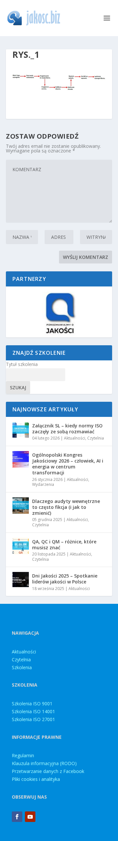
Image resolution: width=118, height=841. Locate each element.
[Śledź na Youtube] (30, 816)
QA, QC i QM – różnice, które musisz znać (64, 544)
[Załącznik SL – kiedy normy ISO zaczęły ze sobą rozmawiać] (20, 430)
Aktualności (74, 438)
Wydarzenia (43, 484)
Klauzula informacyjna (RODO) (44, 763)
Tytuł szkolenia (22, 364)
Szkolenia (22, 667)
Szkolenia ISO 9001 (32, 703)
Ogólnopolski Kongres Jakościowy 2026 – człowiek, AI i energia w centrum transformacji (67, 464)
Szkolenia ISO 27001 (33, 719)
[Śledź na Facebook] (17, 816)
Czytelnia (95, 438)
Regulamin (23, 755)
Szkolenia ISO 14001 (33, 711)
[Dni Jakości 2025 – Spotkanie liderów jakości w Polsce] (20, 580)
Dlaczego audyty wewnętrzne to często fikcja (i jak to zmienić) (66, 507)
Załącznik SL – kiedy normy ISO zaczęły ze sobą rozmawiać (67, 428)
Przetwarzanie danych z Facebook (48, 771)
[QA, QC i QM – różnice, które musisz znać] (20, 546)
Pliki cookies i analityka (36, 779)
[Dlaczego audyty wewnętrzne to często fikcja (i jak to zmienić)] (20, 505)
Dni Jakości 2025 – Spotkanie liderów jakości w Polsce (64, 579)
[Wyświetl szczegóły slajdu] (59, 311)
